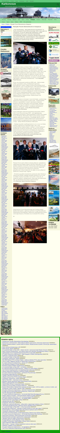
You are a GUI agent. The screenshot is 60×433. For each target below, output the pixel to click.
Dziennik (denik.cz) (53, 112)
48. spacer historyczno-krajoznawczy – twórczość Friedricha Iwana (18, 389)
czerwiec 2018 (4, 241)
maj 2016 (3, 269)
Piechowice (51, 136)
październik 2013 (4, 302)
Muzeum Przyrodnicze (53, 79)
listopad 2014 (3, 288)
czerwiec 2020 (4, 216)
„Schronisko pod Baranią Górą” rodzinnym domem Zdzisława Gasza (19, 405)
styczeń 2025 (4, 156)
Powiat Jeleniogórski (53, 74)
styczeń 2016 (4, 273)
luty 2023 (3, 181)
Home (3, 24)
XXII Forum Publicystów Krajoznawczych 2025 (13, 428)
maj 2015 (3, 282)
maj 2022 (3, 191)
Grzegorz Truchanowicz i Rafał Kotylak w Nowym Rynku (16, 421)
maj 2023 (3, 178)
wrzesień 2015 (4, 277)
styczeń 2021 (4, 209)
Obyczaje (44, 19)
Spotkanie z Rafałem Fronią (9, 425)
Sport (8, 22)
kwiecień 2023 (4, 179)
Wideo (16, 22)
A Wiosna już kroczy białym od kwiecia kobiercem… (15, 385)
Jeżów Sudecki (52, 132)
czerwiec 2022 (4, 190)
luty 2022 (3, 194)
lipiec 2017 (3, 253)
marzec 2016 (3, 271)
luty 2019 (3, 233)
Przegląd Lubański (52, 120)
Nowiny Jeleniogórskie (53, 119)
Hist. (19, 19)
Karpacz (51, 133)
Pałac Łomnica (4, 312)
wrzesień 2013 (4, 303)
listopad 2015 (3, 275)
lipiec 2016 (3, 266)
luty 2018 (3, 246)
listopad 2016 (3, 262)
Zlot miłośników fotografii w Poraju (10, 364)
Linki (27, 1)
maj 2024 (3, 165)
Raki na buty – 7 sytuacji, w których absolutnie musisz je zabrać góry (19, 424)
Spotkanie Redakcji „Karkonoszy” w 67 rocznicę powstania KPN (18, 397)
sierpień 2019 (4, 226)
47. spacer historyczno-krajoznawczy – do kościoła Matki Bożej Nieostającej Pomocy (23, 394)
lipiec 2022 (3, 189)
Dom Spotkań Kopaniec (53, 75)
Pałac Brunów (4, 311)
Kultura (38, 19)
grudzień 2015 (4, 274)
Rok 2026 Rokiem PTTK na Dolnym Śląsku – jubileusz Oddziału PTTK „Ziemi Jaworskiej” (24, 360)
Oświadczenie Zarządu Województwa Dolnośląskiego (15, 341)
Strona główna (5, 1)
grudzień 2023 (4, 170)
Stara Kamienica (52, 140)
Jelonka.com (51, 116)
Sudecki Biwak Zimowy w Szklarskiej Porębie (13, 384)
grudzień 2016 (4, 261)
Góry (55, 19)
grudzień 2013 (4, 300)
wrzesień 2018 (4, 238)
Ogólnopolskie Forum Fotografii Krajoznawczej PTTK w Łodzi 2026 (18, 352)
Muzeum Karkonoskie (53, 76)
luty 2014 (3, 298)
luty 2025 (3, 155)
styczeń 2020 (4, 221)
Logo (16, 1)
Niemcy (14, 19)
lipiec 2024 (3, 163)
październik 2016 (4, 263)
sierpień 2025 (4, 149)
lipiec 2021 (3, 202)
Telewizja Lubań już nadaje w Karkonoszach (13, 418)
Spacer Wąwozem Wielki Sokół (10, 422)
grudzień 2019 (4, 222)
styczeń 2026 (4, 143)
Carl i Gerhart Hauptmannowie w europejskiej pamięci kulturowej (18, 370)
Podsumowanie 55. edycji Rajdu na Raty (12, 399)
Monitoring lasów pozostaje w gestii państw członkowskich (16, 416)
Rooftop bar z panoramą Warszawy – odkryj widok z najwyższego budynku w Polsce (23, 404)
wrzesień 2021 (4, 200)
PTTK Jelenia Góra (53, 73)
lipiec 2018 (3, 240)
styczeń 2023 (4, 182)
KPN (21, 22)
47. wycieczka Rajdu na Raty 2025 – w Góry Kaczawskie (16, 406)
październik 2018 (4, 237)
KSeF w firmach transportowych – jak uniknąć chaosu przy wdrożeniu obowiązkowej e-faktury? (25, 351)
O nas (12, 1)
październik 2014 (4, 289)
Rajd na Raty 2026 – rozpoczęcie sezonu (12, 379)
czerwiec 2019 (4, 228)
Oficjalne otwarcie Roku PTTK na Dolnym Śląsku (14, 377)
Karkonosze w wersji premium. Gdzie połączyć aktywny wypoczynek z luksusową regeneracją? (25, 342)
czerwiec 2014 (4, 294)
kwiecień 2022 (4, 192)
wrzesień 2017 (4, 251)
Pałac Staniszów (4, 318)
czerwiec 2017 (4, 254)
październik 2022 (4, 186)
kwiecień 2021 (4, 205)
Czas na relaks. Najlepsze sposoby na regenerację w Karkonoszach (19, 361)
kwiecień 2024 (4, 166)
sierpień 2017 (4, 252)
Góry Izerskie (52, 114)
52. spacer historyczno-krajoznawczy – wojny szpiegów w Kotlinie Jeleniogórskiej (22, 354)
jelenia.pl (51, 115)
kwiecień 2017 (4, 257)
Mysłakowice (51, 135)
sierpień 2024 (4, 162)
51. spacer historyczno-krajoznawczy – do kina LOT (15, 362)
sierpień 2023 (4, 175)
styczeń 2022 (4, 196)
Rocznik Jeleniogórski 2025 (9, 392)
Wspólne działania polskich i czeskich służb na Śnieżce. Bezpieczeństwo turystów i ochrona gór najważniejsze (29, 344)
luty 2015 (3, 285)
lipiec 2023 (3, 176)
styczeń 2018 (4, 247)
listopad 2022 (3, 185)
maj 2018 (3, 242)
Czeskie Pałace (4, 308)
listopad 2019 (3, 223)
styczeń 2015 (4, 286)
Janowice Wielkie (52, 131)
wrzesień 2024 (4, 161)
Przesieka (51, 139)
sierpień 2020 (4, 214)
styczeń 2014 (4, 299)
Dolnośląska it (52, 111)
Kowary (50, 134)
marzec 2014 (3, 297)
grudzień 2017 (4, 248)
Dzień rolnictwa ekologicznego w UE (11, 347)
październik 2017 (4, 250)
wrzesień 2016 (4, 264)
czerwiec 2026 (4, 138)
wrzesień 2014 (4, 290)
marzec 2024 (3, 167)
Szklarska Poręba (52, 123)
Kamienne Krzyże (52, 80)
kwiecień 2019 (4, 230)
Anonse (4, 19)
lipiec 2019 (3, 227)
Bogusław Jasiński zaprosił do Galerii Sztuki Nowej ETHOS (16, 381)
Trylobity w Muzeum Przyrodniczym (11, 375)
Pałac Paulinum (4, 316)
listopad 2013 (3, 301)
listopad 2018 (3, 236)
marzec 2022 (3, 193)
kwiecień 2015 (4, 283)
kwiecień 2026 (4, 140)
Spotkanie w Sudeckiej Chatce (9, 355)
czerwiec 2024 (4, 164)
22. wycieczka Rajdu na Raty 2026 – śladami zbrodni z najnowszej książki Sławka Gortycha (24, 350)
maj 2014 (3, 295)
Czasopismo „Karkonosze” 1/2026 (10, 378)
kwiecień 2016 (4, 270)
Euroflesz (51, 113)
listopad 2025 (3, 145)
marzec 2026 (3, 141)
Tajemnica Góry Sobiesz (54, 81)
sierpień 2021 (4, 201)
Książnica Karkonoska (53, 67)
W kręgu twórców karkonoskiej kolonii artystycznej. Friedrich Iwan (18, 391)
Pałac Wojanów (4, 319)
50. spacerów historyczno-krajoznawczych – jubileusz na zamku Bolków (20, 368)
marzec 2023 (3, 180)
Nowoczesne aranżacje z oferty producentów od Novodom (16, 415)
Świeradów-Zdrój (52, 141)
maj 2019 (3, 229)
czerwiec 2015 (4, 281)
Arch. (23, 19)
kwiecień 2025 (4, 153)
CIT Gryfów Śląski (52, 110)
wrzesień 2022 (4, 187)
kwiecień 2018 (4, 243)
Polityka (33, 19)
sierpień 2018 (4, 239)
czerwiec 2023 (4, 177)
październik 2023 (4, 173)
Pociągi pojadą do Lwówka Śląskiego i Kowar (13, 419)
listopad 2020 (3, 211)
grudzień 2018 (4, 235)
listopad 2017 (3, 249)
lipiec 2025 (3, 150)
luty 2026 (3, 142)
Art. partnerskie (27, 22)
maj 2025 (3, 152)
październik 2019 (4, 224)
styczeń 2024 (4, 169)
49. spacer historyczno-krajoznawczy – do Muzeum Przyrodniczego (19, 372)
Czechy (9, 19)
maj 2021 (3, 204)
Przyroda (50, 19)
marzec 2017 (3, 258)
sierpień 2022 (4, 188)
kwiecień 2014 (4, 296)
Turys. (3, 22)
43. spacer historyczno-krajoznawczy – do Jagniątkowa (16, 426)
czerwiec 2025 (4, 151)
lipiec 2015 (3, 279)
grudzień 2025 (4, 144)
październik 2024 (4, 160)
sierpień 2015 (4, 278)
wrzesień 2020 (4, 213)
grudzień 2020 (4, 210)
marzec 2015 (3, 284)
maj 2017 (3, 255)
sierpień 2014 (4, 291)
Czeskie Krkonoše (52, 66)
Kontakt (32, 1)
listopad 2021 (3, 198)
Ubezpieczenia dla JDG (8, 401)
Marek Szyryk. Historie (7, 348)
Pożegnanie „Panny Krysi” (8, 402)
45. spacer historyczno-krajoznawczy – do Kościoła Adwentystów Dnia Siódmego (22, 414)
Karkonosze (9, 3)
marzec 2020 (3, 218)
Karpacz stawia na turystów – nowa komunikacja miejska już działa (18, 395)
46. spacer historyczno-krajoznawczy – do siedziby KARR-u (17, 398)
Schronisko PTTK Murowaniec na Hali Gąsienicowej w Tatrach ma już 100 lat (21, 412)
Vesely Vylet (51, 124)
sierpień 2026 (4, 136)
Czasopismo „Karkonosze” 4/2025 (10, 411)
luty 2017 (3, 259)
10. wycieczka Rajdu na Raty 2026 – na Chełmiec (14, 367)
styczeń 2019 (4, 234)
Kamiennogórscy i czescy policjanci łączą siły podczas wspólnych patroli (20, 409)
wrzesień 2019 (4, 225)
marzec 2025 (3, 154)
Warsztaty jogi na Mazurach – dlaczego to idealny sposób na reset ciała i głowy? (22, 408)
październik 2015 (4, 276)
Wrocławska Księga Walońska (9, 374)
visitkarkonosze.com (53, 125)
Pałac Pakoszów (4, 315)
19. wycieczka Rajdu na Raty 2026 (10, 357)
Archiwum (21, 1)
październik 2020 (4, 212)
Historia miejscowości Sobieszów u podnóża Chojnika (15, 371)
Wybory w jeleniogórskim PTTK (10, 382)
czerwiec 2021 (4, 203)
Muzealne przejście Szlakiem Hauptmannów (13, 365)
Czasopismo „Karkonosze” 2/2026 (10, 358)
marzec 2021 (3, 206)
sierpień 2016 (4, 265)
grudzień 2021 (4, 197)
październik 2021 (4, 199)
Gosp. (27, 19)
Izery (12, 22)
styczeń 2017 (4, 260)
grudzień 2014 (4, 287)
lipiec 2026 (3, 137)
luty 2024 (3, 168)
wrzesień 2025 (4, 148)
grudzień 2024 (4, 157)
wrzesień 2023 (4, 174)
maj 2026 (3, 139)
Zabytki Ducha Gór (53, 126)
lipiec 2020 (3, 215)
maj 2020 (3, 217)
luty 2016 (3, 272)
